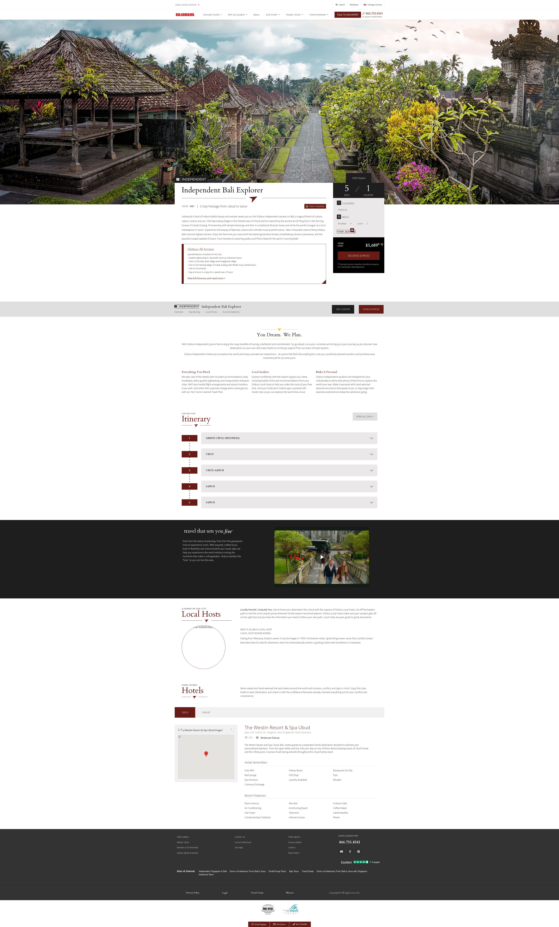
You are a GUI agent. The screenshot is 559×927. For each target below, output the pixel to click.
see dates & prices (358, 255)
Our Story (271, 14)
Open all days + (365, 416)
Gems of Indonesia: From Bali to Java (248, 871)
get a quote (343, 309)
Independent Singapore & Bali (213, 871)
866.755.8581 (374, 13)
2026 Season (358, 178)
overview (178, 311)
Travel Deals (308, 871)
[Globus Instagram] (358, 852)
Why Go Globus (236, 14)
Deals (256, 14)
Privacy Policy (192, 892)
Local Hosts (211, 311)
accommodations (231, 311)
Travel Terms (257, 892)
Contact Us (240, 836)
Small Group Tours (277, 871)
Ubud (185, 712)
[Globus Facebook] (350, 852)
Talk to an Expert (348, 14)
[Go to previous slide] (181, 729)
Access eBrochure (243, 842)
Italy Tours (294, 871)
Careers (291, 847)
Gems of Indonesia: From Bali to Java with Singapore (342, 871)
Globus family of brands (186, 4)
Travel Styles (293, 14)
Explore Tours (211, 14)
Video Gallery (183, 836)
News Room (293, 852)
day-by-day (194, 311)
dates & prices (371, 309)
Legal (224, 892)
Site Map (239, 847)
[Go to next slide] (231, 729)
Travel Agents (294, 836)
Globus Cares (183, 842)
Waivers (290, 892)
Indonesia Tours (206, 874)
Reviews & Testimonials (187, 847)
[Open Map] (346, 232)
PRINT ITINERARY (316, 206)
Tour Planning (317, 14)
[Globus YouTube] (341, 852)
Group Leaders (295, 842)
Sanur (206, 712)
